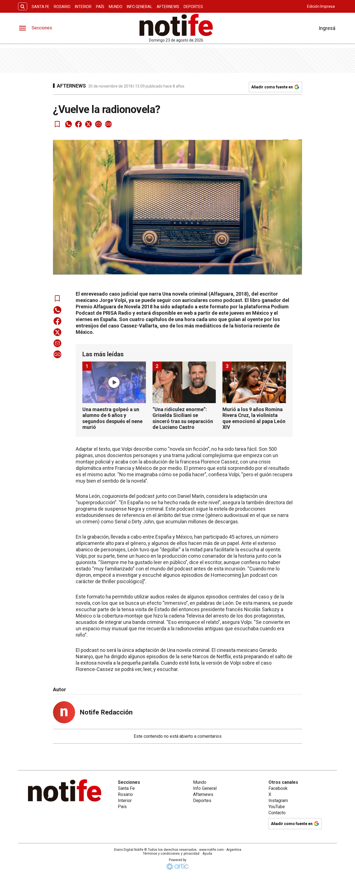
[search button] (22, 6)
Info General (139, 6)
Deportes (193, 6)
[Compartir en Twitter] (88, 124)
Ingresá (327, 28)
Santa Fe (40, 6)
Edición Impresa (321, 6)
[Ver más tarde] (57, 124)
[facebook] (78, 124)
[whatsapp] (68, 124)
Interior (83, 6)
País (100, 6)
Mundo (115, 6)
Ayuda (207, 854)
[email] (98, 124)
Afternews (168, 6)
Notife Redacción (106, 712)
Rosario (62, 6)
